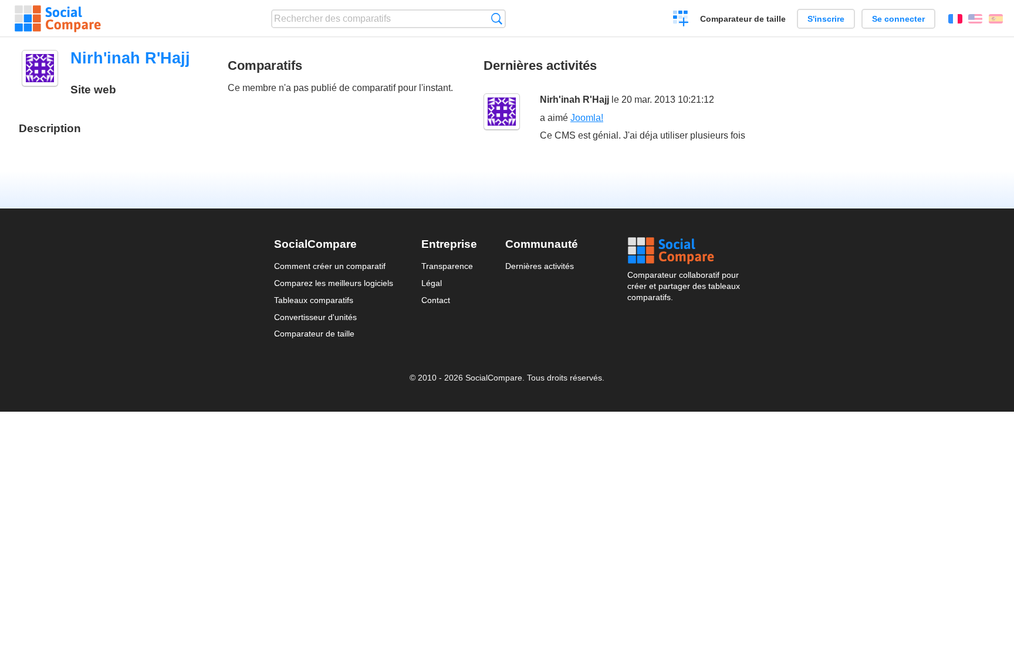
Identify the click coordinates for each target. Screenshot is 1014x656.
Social (683, 251)
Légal (431, 283)
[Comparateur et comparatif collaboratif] (57, 19)
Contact (435, 300)
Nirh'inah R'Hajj (574, 100)
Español (996, 18)
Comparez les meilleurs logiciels (333, 283)
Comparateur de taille (743, 18)
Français (955, 18)
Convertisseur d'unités (315, 317)
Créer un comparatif (681, 20)
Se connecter (898, 18)
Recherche (496, 18)
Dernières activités (539, 266)
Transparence (447, 266)
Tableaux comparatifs (313, 300)
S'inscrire (825, 18)
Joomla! (586, 118)
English (975, 18)
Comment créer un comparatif (330, 266)
